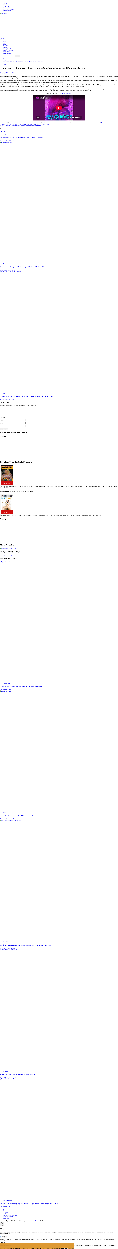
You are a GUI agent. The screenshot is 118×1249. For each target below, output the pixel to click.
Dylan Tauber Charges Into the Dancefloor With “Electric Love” (21, 686)
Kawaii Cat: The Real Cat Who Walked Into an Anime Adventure (21, 138)
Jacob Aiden (3, 948)
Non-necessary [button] (4, 1242)
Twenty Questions (7, 48)
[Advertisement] (59, 26)
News (4, 43)
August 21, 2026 (10, 141)
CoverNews (35, 1220)
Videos (5, 47)
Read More (71, 1248)
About (4, 2)
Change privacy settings (6, 555)
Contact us (6, 6)
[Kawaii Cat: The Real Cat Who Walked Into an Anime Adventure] (5, 132)
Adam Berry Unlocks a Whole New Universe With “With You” (20, 1074)
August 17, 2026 (12, 270)
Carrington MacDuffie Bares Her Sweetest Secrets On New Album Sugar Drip (25, 945)
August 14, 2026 (10, 399)
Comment (3, 417)
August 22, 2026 (10, 689)
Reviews (5, 44)
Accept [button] (63, 1248)
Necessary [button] (2, 1235)
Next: (21, 125)
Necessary (4, 1236)
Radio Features (7, 53)
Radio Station (6, 51)
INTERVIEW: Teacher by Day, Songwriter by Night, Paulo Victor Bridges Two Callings (29, 1203)
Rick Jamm (3, 72)
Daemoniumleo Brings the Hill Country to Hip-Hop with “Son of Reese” (23, 267)
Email (2, 423)
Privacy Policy (7, 10)
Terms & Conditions (8, 9)
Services (5, 3)
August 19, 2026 (10, 1206)
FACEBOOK (69, 93)
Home (4, 41)
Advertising (6, 5)
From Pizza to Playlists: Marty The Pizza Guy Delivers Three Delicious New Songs (27, 396)
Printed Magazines (8, 50)
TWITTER (62, 93)
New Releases (6, 46)
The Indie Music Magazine (10, 7)
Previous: (24, 124)
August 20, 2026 (12, 1077)
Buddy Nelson (4, 270)
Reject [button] (66, 1248)
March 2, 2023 (9, 72)
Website (2, 426)
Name (2, 420)
